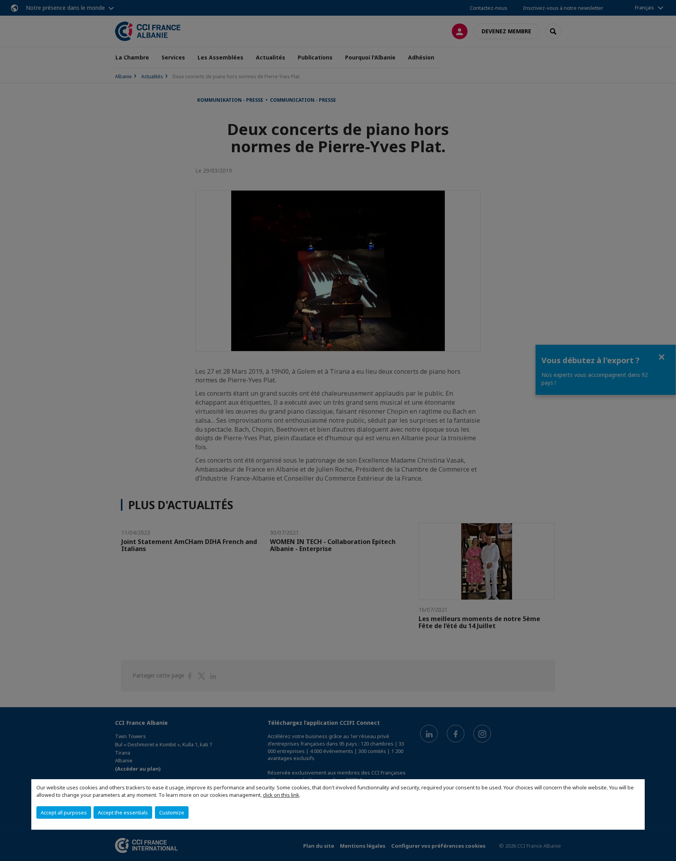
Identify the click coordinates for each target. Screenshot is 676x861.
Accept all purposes (64, 812)
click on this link (281, 794)
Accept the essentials (123, 812)
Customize (171, 812)
